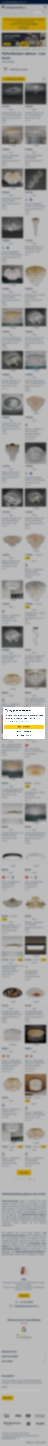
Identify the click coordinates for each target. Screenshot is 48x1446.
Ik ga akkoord (24, 727)
